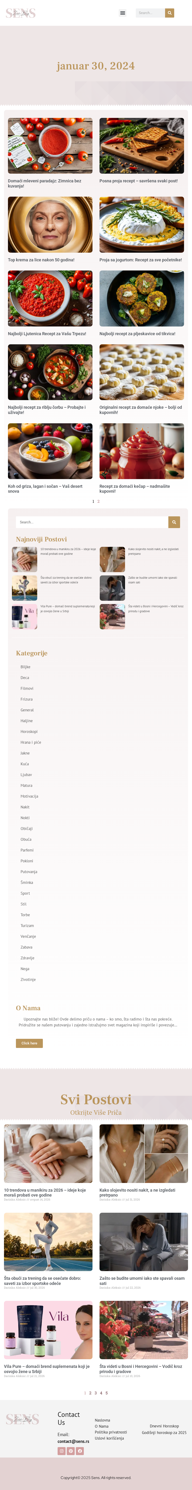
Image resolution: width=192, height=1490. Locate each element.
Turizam (27, 925)
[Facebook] (80, 1451)
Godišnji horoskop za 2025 (164, 1432)
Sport (25, 893)
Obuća (26, 839)
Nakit (25, 807)
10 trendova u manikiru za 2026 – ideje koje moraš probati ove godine (45, 1193)
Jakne (25, 753)
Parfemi (27, 850)
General (27, 710)
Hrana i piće (31, 742)
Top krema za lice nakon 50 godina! (41, 259)
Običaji (27, 828)
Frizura (27, 699)
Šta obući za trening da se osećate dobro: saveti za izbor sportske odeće (42, 1281)
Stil (23, 904)
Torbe (25, 914)
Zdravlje (27, 958)
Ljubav (26, 774)
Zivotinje (28, 979)
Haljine (27, 720)
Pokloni (27, 860)
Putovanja (29, 871)
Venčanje (28, 936)
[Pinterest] (71, 1451)
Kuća (25, 763)
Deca (25, 677)
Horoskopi (29, 731)
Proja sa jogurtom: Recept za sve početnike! (141, 259)
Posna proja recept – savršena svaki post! (139, 180)
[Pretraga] (169, 13)
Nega (25, 968)
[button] (122, 13)
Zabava (26, 947)
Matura (26, 785)
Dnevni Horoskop (164, 1426)
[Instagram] (62, 1451)
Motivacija (29, 796)
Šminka (27, 882)
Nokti (25, 817)
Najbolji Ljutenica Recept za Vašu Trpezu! (47, 333)
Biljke (25, 666)
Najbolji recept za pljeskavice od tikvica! (137, 333)
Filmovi (27, 688)
